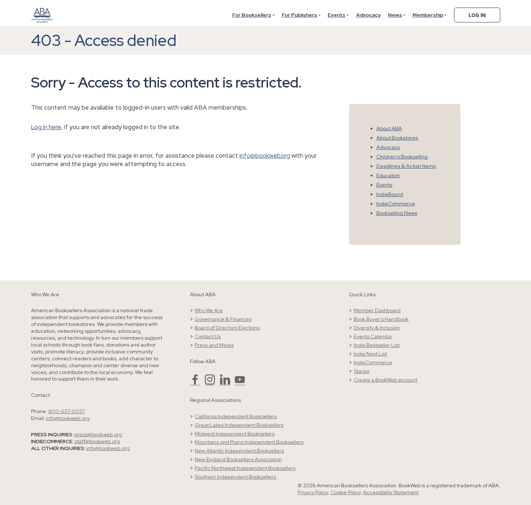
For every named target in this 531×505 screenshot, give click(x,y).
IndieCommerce (395, 203)
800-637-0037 (66, 411)
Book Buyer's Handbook (381, 319)
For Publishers (299, 15)
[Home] (42, 10)
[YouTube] (240, 382)
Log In (477, 15)
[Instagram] (210, 382)
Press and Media (214, 345)
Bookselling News (396, 213)
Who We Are (209, 310)
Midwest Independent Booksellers (235, 433)
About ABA (389, 128)
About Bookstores (397, 138)
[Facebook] (195, 382)
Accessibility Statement (391, 492)
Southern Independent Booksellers (235, 477)
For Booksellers (251, 15)
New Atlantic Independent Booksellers (239, 450)
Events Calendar (373, 336)
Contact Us (208, 336)
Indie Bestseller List (377, 345)
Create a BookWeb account (385, 380)
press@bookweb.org (98, 434)
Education (388, 175)
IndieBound (389, 194)
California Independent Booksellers (236, 416)
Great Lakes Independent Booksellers (239, 425)
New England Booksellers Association (238, 459)
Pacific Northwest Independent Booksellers (245, 468)
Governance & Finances (223, 319)
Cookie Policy (346, 492)
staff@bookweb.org (97, 441)
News (395, 15)
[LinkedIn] (225, 382)
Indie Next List (370, 354)
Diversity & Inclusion (377, 327)
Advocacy (368, 15)
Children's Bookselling (402, 156)
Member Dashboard (377, 310)
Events (336, 15)
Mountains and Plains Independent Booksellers (249, 442)
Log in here (46, 127)
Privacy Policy (313, 492)
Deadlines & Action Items (406, 166)
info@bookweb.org (264, 156)
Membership (428, 15)
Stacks (361, 371)
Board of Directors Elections (227, 327)
